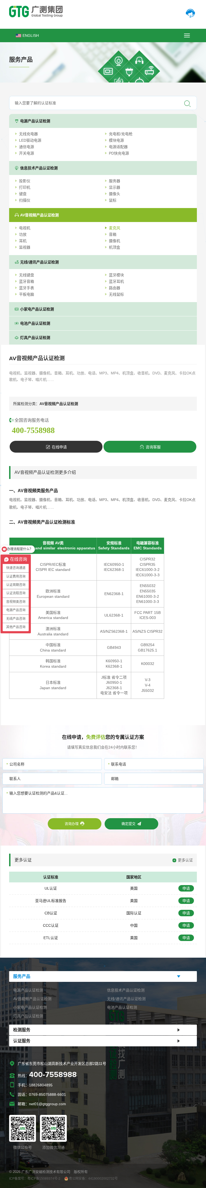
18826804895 (41, 1085)
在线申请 (59, 447)
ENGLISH (31, 35)
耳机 (23, 241)
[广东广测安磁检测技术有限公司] (103, 11)
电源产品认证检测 (35, 121)
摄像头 (114, 194)
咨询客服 (153, 447)
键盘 (23, 194)
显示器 (114, 187)
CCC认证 (50, 925)
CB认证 (51, 913)
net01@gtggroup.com (47, 1104)
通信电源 (26, 147)
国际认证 (133, 913)
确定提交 (128, 824)
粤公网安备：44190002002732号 (93, 1178)
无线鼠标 (116, 294)
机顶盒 (114, 247)
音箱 (112, 234)
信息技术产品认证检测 (39, 168)
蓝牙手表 (26, 288)
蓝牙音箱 (26, 281)
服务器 (114, 181)
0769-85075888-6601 (47, 1094)
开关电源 (26, 153)
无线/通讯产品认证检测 (39, 262)
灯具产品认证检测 (35, 337)
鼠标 (112, 200)
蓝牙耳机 (116, 281)
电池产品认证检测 (35, 323)
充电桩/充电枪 (121, 134)
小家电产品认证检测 (37, 309)
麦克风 (114, 228)
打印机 (24, 187)
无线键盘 (26, 275)
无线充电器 (28, 134)
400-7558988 (33, 430)
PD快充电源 (119, 153)
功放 (23, 234)
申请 (186, 888)
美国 (134, 888)
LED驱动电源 (30, 140)
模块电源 (116, 140)
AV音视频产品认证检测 (39, 215)
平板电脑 (26, 294)
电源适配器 (118, 147)
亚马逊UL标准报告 (50, 901)
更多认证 (185, 860)
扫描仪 (24, 200)
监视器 (24, 247)
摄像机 (114, 241)
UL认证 (51, 888)
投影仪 (24, 181)
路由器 (114, 288)
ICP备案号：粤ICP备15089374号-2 (34, 1178)
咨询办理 (72, 824)
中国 (134, 925)
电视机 (24, 228)
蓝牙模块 (116, 275)
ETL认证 (50, 938)
